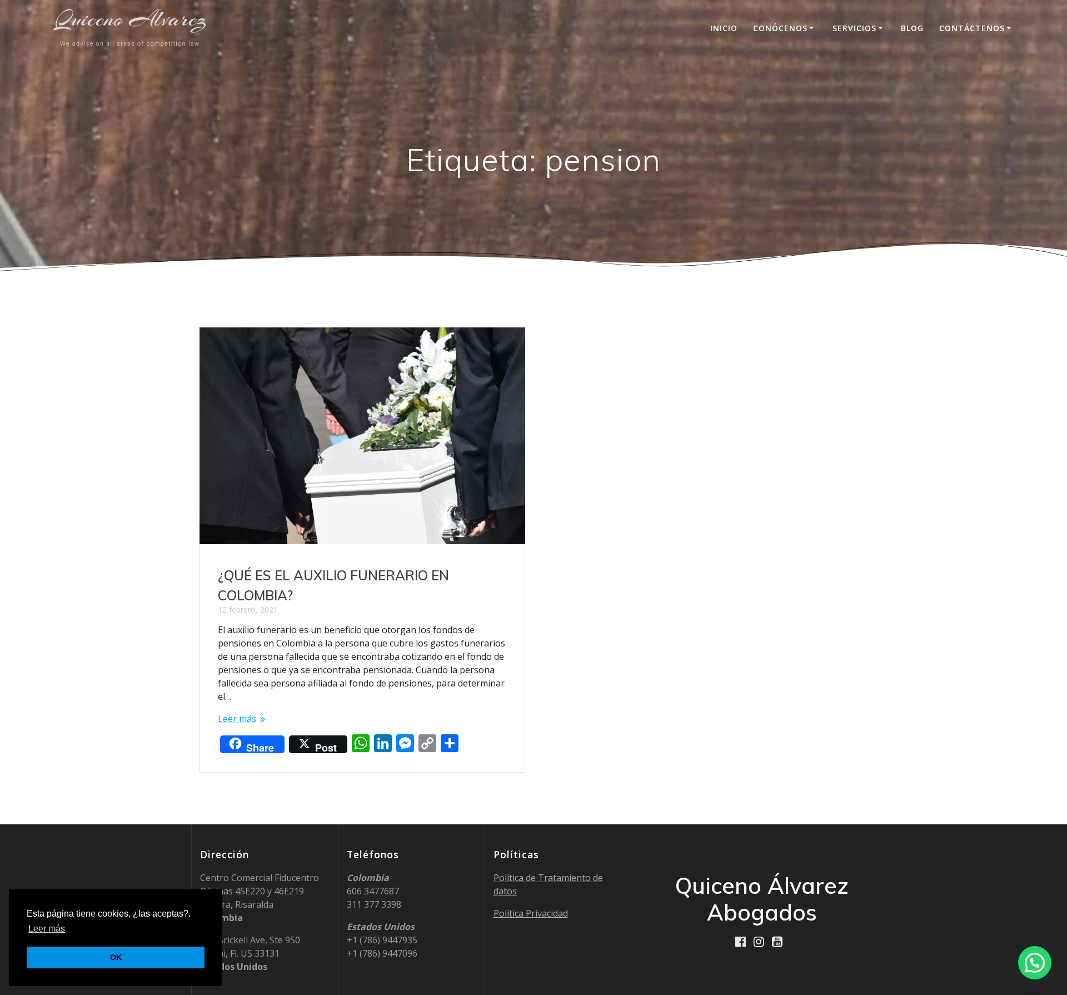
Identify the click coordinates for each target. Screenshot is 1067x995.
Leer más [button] (46, 928)
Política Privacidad (530, 913)
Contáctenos (972, 28)
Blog (912, 28)
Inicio (723, 28)
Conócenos (780, 28)
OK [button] (116, 957)
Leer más (237, 719)
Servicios (854, 28)
